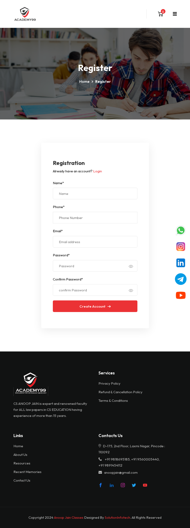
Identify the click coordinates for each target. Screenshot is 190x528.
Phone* (59, 207)
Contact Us (21, 480)
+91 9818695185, (117, 459)
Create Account (92, 306)
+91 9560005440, (145, 459)
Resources (21, 463)
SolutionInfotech (117, 517)
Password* (61, 255)
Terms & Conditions (113, 400)
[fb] (100, 485)
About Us (20, 454)
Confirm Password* (68, 279)
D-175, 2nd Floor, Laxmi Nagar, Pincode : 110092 (131, 449)
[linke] (112, 485)
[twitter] (134, 485)
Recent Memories (27, 472)
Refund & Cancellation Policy (120, 392)
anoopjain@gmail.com (121, 472)
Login (97, 171)
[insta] (123, 485)
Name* (58, 183)
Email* (58, 231)
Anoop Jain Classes (68, 517)
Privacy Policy (109, 383)
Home (84, 81)
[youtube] (145, 485)
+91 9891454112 (110, 465)
